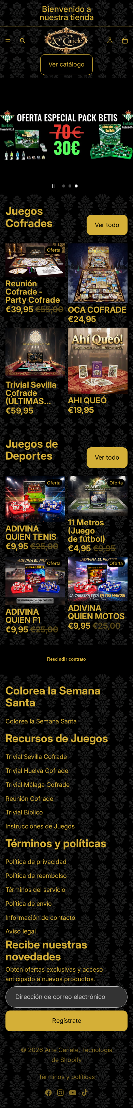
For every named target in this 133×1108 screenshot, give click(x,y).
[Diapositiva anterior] (11, 135)
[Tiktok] (84, 1093)
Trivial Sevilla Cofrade (36, 756)
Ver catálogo (66, 64)
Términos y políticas (67, 1076)
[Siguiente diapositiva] (122, 135)
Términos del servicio (35, 889)
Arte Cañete (61, 1049)
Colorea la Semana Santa (41, 721)
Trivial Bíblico (24, 812)
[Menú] (8, 40)
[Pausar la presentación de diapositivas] (53, 186)
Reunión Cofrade (29, 798)
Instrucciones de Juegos (40, 826)
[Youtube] (73, 1093)
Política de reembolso (36, 875)
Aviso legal (20, 931)
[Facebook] (48, 1093)
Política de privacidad (35, 862)
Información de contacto (40, 917)
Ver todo (107, 224)
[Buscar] (22, 40)
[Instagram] (60, 1093)
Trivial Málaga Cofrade (37, 784)
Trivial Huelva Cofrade (36, 770)
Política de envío (28, 903)
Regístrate (66, 1020)
